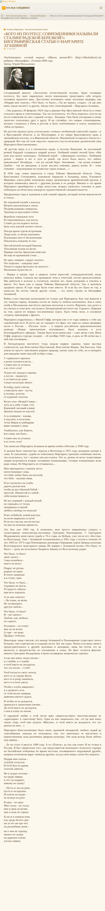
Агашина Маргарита (38, 16)
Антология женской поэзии (16, 16)
